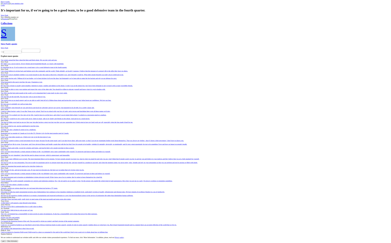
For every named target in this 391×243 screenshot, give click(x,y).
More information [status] (12, 241)
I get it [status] (3, 241)
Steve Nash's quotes (9, 44)
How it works (5, 2)
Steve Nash (4, 15)
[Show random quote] (4, 19)
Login (3, 5)
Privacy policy (119, 237)
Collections (6, 23)
